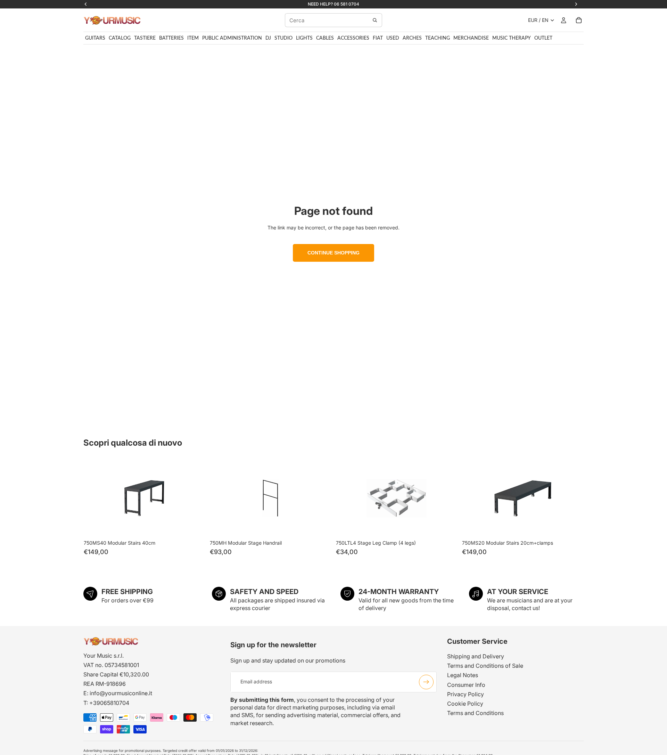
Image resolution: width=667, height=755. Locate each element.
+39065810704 (109, 702)
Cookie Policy (465, 703)
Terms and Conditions (475, 712)
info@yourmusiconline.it (121, 693)
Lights (304, 38)
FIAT (378, 38)
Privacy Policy (465, 693)
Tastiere (145, 38)
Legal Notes (462, 675)
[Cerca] (375, 20)
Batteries (171, 38)
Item (193, 38)
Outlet (543, 38)
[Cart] (578, 20)
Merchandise (471, 38)
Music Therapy (511, 38)
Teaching (437, 38)
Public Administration (232, 38)
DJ (268, 38)
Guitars (95, 38)
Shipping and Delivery (475, 656)
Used (392, 38)
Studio (283, 38)
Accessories (353, 38)
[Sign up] (426, 681)
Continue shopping (333, 252)
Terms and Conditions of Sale (485, 665)
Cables (325, 38)
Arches (412, 38)
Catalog (120, 38)
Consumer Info (466, 684)
